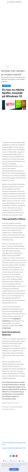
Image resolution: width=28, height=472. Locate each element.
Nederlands (14, 461)
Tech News (6, 85)
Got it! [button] (14, 469)
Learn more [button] (17, 465)
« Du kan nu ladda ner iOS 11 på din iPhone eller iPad (14, 443)
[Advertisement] (14, 20)
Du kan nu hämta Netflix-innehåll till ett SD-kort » (14, 448)
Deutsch (7, 461)
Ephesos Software (15, 2)
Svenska (22, 461)
